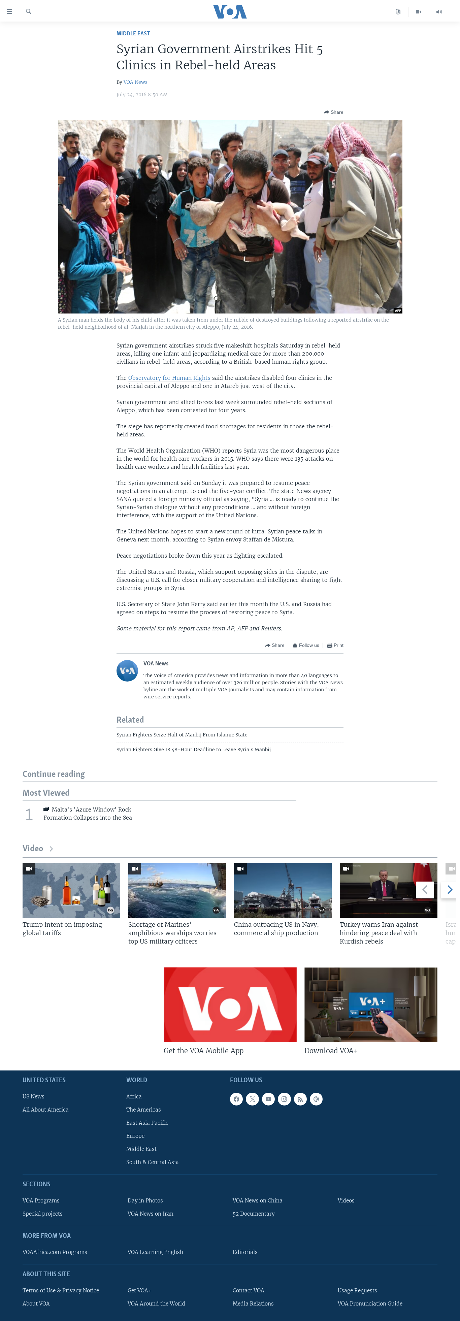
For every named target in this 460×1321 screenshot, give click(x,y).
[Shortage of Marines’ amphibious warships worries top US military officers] (177, 890)
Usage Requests (357, 1290)
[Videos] (418, 12)
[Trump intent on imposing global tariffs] (71, 890)
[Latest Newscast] (439, 12)
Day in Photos (145, 1200)
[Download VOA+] (370, 1004)
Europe (135, 1136)
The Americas (143, 1110)
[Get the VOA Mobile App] (230, 1004)
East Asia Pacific (147, 1123)
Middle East (133, 34)
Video (33, 849)
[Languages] (398, 12)
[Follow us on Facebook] (236, 1099)
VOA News (135, 82)
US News (33, 1096)
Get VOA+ (140, 1290)
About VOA (36, 1303)
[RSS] (300, 1099)
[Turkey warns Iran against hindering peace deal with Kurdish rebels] (388, 890)
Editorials (245, 1252)
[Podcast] (316, 1099)
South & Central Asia (152, 1162)
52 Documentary (254, 1214)
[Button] (333, 112)
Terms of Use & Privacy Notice (61, 1290)
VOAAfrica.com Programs (55, 1252)
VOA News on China (258, 1200)
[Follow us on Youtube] (268, 1099)
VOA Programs (41, 1200)
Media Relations (253, 1303)
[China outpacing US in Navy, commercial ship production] (283, 890)
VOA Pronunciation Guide (370, 1303)
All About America (46, 1110)
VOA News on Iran (150, 1214)
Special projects (43, 1214)
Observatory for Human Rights (169, 377)
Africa (134, 1096)
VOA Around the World (156, 1303)
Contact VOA (248, 1290)
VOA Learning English (155, 1252)
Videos (346, 1200)
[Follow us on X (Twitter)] (252, 1099)
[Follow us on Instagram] (284, 1099)
